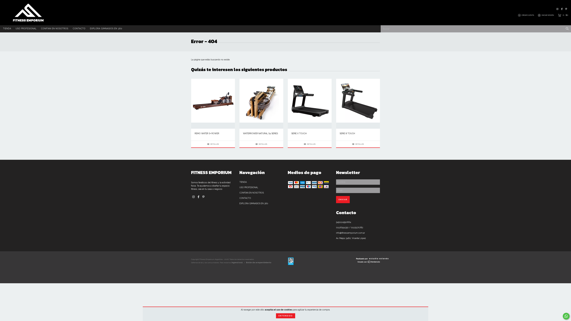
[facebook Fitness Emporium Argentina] (562, 9)
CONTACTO (79, 28)
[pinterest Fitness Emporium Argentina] (566, 9)
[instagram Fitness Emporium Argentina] (557, 9)
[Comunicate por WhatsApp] (566, 316)
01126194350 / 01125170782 (349, 227)
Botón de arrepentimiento (258, 263)
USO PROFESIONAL (26, 28)
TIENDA (7, 28)
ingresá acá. (237, 263)
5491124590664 (343, 222)
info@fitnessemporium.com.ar (350, 233)
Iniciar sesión (548, 15)
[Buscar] (567, 28)
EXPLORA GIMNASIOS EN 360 (106, 28)
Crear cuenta (528, 15)
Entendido (286, 316)
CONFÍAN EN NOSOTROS (54, 28)
